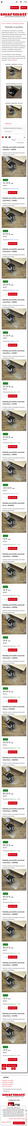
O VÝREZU (14, 60)
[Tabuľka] (9, 137)
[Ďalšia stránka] (14, 1068)
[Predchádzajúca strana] (3, 1068)
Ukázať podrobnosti (6, 1122)
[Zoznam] (6, 137)
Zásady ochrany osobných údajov (17, 1118)
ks (6, 192)
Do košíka (13, 192)
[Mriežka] (3, 137)
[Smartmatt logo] (14, 1095)
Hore (4, 1065)
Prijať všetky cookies (19, 1123)
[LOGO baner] (14, 17)
